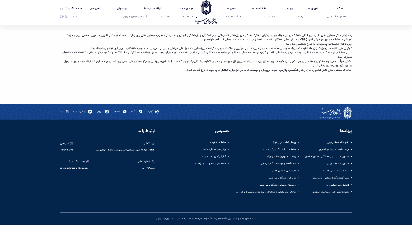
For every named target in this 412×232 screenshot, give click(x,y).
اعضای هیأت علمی (336, 17)
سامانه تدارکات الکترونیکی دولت (279, 150)
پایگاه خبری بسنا (152, 8)
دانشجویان (269, 17)
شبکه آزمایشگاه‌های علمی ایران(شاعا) (330, 178)
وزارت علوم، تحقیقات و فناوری (334, 150)
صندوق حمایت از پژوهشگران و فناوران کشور (327, 157)
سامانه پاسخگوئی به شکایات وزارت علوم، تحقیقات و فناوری (266, 192)
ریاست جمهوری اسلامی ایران (281, 157)
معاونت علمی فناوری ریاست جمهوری (330, 192)
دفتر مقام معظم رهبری (338, 142)
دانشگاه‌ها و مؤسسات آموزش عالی (278, 164)
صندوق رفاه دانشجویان (337, 164)
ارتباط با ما (187, 17)
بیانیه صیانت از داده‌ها (214, 150)
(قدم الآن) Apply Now (135, 17)
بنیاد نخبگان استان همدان (336, 171)
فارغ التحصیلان (233, 17)
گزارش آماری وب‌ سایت (214, 157)
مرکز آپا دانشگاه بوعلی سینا (282, 178)
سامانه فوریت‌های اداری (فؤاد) (210, 164)
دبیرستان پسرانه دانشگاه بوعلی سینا (278, 185)
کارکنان (301, 17)
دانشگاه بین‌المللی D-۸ (337, 185)
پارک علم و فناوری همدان (283, 171)
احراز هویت (93, 8)
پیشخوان (121, 8)
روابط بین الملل (164, 17)
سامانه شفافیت (218, 142)
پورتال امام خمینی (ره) (284, 142)
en (67, 16)
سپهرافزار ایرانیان (163, 218)
